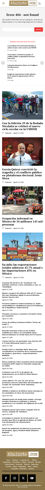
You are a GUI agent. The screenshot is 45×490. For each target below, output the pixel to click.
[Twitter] (23, 478)
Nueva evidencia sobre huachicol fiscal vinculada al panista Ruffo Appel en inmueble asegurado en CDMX (22, 364)
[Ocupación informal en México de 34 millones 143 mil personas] (22, 200)
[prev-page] (3, 63)
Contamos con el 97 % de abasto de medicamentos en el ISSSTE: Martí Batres (19, 373)
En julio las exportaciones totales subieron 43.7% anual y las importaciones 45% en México (21, 76)
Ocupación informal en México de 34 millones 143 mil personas (22, 66)
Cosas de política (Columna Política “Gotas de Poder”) (21, 323)
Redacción (8, 133)
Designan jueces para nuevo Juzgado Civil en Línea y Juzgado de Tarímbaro (21, 411)
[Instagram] (14, 478)
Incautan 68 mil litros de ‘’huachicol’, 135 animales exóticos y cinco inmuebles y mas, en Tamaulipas (21, 285)
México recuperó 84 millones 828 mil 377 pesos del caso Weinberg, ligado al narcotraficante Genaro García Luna (22, 295)
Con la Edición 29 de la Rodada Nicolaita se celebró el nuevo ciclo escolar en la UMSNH (21, 47)
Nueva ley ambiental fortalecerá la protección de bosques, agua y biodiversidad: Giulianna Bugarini (21, 430)
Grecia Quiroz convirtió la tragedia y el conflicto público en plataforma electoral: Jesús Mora (21, 56)
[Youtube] (32, 478)
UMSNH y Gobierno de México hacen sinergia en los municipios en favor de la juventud (22, 392)
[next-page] (42, 63)
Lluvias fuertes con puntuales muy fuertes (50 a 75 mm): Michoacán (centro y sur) (22, 342)
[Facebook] (6, 478)
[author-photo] (3, 133)
